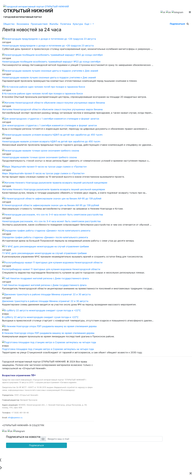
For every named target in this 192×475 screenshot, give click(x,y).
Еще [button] (87, 23)
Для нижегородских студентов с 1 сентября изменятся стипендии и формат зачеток (49, 125)
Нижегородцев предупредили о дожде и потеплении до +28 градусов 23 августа (48, 45)
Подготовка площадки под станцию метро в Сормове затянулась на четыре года (48, 349)
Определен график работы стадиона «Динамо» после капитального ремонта (45, 237)
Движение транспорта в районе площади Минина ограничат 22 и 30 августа (45, 301)
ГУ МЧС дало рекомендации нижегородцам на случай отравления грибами (44, 253)
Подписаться (177, 23)
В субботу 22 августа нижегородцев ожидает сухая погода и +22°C (40, 317)
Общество (9, 23)
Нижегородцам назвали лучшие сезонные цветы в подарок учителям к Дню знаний (49, 77)
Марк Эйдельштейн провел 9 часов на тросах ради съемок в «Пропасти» (43, 173)
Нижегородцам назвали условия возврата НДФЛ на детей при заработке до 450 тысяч (51, 141)
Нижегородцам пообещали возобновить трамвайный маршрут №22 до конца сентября (51, 61)
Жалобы (53, 23)
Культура (78, 23)
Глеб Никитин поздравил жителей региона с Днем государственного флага (44, 285)
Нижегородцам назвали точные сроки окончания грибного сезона (39, 157)
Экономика (22, 23)
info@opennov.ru (15, 418)
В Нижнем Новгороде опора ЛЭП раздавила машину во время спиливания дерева (48, 333)
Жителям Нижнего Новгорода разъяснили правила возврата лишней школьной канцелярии (53, 189)
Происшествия (39, 23)
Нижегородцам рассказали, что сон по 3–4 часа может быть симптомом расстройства (51, 221)
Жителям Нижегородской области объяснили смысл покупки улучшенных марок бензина (52, 109)
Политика (65, 23)
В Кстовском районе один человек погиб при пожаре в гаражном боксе (42, 93)
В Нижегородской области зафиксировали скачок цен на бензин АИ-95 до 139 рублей (50, 205)
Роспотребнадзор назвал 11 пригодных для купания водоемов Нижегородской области (51, 269)
